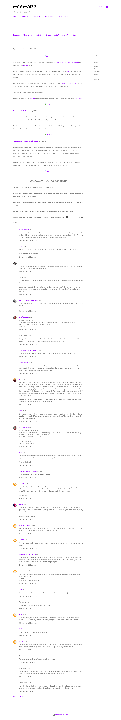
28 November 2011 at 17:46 (28, 677)
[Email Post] (67, 218)
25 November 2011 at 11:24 (28, 608)
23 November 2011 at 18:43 (28, 294)
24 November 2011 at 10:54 (28, 498)
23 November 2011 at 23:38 (28, 405)
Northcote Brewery (25, 525)
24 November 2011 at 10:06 (28, 421)
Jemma (21, 452)
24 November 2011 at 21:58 (28, 584)
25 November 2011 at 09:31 (28, 596)
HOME (15, 17)
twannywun (23, 571)
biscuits (96, 66)
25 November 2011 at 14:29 (28, 635)
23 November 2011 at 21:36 (28, 373)
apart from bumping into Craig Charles (67, 62)
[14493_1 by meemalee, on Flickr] (48, 56)
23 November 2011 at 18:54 (28, 330)
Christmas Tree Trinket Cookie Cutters (25, 141)
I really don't (78, 98)
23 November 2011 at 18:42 (28, 271)
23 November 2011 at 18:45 (28, 311)
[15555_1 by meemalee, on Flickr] (48, 105)
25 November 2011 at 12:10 (28, 623)
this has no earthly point (69, 83)
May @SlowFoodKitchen (27, 554)
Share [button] (96, 56)
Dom (20, 589)
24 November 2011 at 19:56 (28, 565)
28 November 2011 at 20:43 (28, 691)
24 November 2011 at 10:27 (28, 465)
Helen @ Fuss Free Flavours (28, 350)
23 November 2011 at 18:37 (28, 240)
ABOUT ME (25, 17)
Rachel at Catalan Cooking (28, 471)
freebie (96, 76)
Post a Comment (18, 696)
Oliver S (21, 540)
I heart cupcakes (24, 263)
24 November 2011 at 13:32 (28, 548)
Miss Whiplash (24, 317)
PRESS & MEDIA (63, 17)
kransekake (18, 117)
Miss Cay (22, 641)
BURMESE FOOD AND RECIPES (43, 17)
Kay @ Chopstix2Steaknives (28, 300)
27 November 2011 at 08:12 (28, 662)
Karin (20, 410)
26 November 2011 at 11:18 (28, 650)
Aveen (21, 504)
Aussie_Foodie (24, 229)
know (67, 71)
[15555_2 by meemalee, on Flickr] (48, 135)
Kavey (21, 379)
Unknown (22, 483)
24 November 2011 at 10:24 (28, 446)
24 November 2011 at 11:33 (28, 519)
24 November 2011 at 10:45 (28, 477)
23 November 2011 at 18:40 (28, 257)
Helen (21, 246)
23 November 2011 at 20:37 (28, 357)
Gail (20, 629)
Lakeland (26, 65)
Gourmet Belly (23, 362)
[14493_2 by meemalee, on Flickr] (48, 171)
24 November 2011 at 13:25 (28, 534)
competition (97, 71)
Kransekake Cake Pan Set (21, 111)
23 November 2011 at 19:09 (28, 344)
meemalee (25, 7)
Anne (20, 614)
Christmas (97, 69)
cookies (96, 74)
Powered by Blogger (61, 715)
